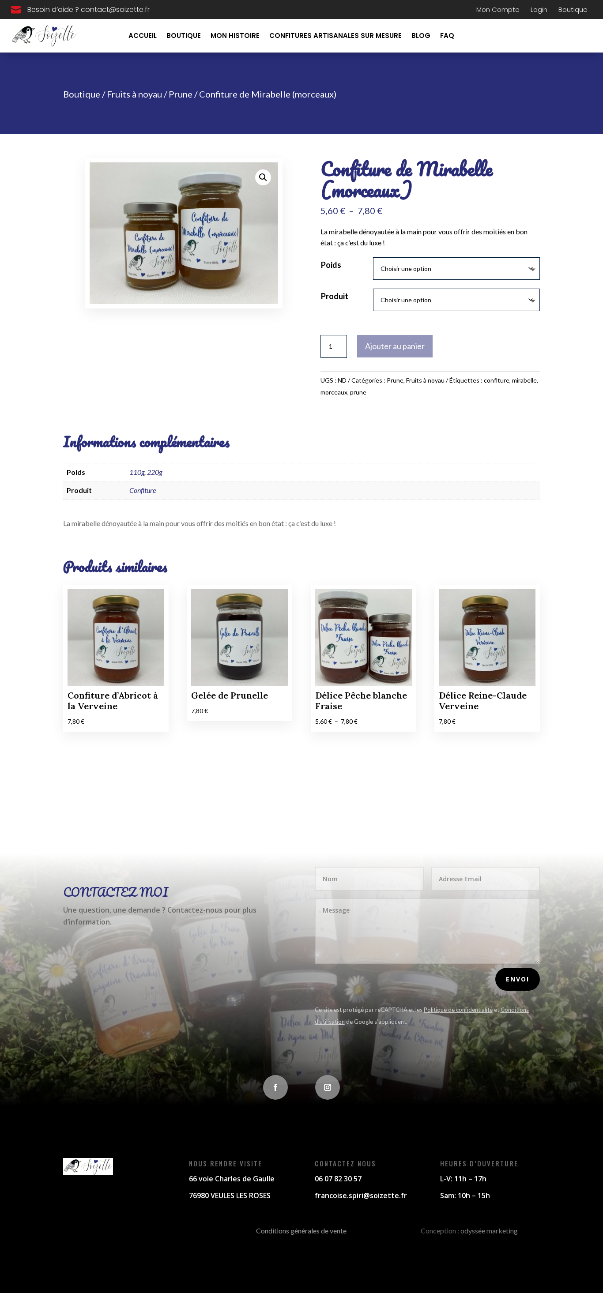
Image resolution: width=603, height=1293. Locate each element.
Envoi (517, 979)
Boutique (573, 9)
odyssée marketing (489, 1230)
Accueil (142, 35)
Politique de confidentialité (458, 1009)
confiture (496, 380)
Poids (331, 265)
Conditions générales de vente (301, 1230)
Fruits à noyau (134, 94)
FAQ (447, 35)
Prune (180, 94)
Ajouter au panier (395, 346)
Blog (420, 35)
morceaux (333, 392)
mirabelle (524, 380)
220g (154, 472)
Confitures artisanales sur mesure (335, 35)
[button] (263, 177)
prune (358, 392)
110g (136, 472)
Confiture (142, 490)
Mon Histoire (235, 35)
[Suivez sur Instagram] (327, 1087)
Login (539, 9)
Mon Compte (498, 9)
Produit (334, 296)
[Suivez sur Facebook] (275, 1087)
